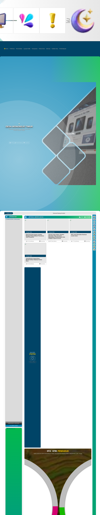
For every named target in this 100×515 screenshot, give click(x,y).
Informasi (48, 48)
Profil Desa (12, 48)
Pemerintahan (19, 48)
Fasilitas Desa (55, 48)
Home (7, 48)
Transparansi (34, 48)
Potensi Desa (42, 48)
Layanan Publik (27, 48)
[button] (26, 21)
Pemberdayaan (62, 48)
